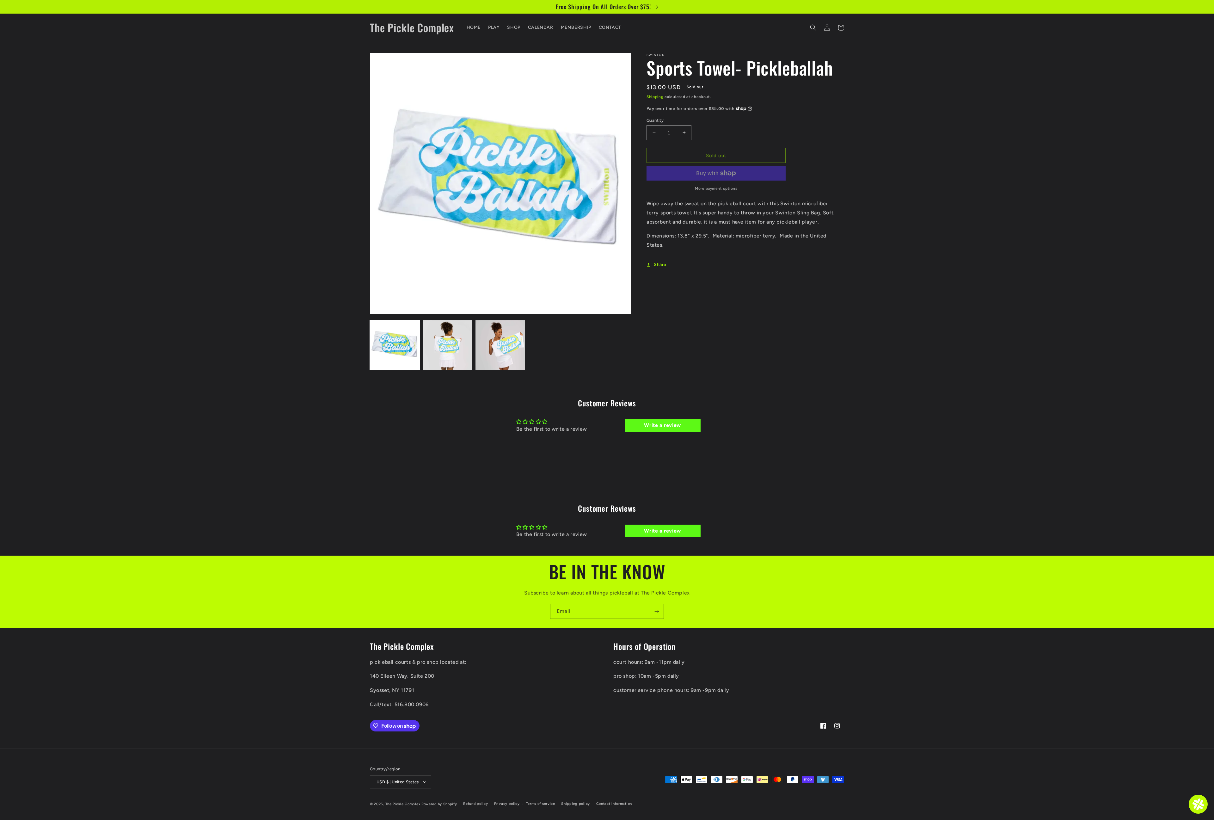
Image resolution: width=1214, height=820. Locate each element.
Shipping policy (575, 804)
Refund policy (475, 804)
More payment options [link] (716, 188)
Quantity (655, 120)
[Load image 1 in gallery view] (395, 345)
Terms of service (540, 804)
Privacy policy (507, 804)
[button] (813, 27)
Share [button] (660, 264)
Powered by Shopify (439, 804)
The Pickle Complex (402, 804)
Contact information (614, 804)
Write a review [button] (662, 425)
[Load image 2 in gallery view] (447, 345)
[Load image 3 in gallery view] (500, 345)
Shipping (655, 97)
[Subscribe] (657, 611)
